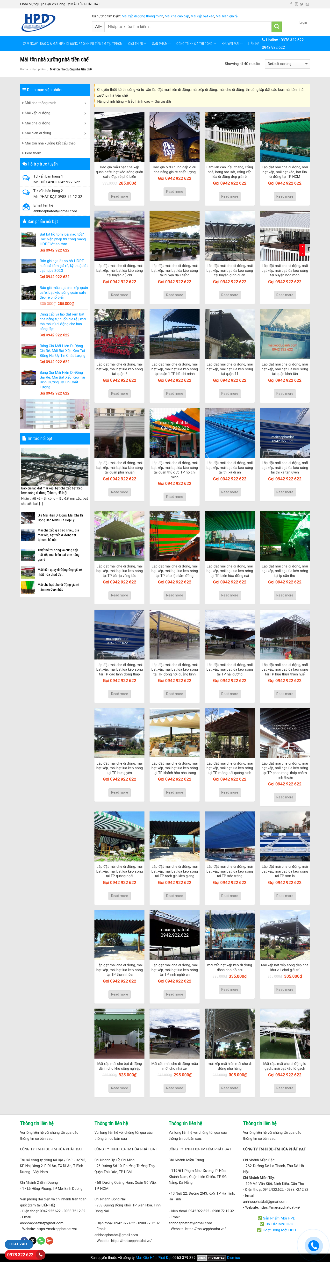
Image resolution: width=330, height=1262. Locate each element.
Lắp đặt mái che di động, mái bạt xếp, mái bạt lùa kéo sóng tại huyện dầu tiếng (174, 270)
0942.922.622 (273, 47)
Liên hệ (253, 44)
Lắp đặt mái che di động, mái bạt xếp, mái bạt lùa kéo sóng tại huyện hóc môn (285, 270)
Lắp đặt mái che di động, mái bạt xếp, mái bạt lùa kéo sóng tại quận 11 (230, 369)
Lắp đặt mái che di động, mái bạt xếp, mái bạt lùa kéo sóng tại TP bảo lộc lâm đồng (174, 571)
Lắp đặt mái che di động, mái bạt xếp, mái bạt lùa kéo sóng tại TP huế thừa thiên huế (285, 669)
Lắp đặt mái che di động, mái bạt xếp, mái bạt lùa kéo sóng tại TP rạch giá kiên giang (174, 871)
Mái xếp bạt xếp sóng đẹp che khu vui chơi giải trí (284, 967)
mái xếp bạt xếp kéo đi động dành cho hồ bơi (229, 967)
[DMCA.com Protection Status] (211, 1257)
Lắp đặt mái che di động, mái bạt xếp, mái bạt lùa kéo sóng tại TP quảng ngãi (119, 871)
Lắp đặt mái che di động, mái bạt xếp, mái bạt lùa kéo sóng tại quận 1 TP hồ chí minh (174, 369)
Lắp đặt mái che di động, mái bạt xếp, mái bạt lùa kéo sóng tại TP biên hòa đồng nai (230, 571)
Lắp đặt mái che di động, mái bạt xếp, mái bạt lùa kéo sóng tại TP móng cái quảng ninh (230, 768)
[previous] (24, 477)
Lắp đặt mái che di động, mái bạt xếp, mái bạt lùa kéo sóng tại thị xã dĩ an (230, 467)
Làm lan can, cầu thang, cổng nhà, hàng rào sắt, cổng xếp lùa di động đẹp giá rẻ (230, 172)
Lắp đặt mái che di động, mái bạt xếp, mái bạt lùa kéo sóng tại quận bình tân (285, 369)
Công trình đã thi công (194, 44)
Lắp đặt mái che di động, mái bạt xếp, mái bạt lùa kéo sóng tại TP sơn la (285, 871)
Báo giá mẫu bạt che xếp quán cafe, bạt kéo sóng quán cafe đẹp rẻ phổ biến (119, 172)
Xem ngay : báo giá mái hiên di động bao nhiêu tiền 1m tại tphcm (72, 44)
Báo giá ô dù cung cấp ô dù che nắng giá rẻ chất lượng (174, 169)
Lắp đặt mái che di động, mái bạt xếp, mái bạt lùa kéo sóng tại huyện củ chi (119, 270)
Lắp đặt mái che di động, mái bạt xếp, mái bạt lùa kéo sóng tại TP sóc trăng (230, 871)
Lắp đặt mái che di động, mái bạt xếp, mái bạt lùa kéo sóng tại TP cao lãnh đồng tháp (119, 669)
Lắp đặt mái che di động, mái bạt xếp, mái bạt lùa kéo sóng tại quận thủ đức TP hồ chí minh (174, 470)
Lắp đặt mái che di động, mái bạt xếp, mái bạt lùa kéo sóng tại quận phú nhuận (119, 467)
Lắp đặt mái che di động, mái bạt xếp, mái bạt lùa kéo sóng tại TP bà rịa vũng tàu (119, 571)
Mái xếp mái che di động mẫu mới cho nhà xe (174, 1066)
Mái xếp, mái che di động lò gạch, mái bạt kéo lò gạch (284, 1066)
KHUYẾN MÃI (230, 44)
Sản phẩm (159, 44)
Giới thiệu (135, 44)
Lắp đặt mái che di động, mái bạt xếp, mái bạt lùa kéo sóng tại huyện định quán (230, 270)
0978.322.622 (292, 40)
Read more (119, 196)
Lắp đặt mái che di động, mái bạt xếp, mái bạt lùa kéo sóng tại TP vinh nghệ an (174, 970)
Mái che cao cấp (177, 16)
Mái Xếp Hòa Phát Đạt (154, 1257)
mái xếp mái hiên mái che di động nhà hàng (229, 1066)
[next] (85, 477)
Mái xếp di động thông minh (142, 16)
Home (24, 69)
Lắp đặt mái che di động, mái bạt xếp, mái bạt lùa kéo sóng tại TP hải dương (230, 669)
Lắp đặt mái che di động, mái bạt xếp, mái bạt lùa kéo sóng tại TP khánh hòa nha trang (174, 768)
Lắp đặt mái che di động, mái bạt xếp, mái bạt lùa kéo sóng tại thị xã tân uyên (285, 467)
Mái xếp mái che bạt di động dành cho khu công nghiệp (119, 1066)
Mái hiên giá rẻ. (227, 16)
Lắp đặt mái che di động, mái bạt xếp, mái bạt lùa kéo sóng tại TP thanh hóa (119, 970)
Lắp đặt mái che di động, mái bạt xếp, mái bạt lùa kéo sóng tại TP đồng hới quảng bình (174, 669)
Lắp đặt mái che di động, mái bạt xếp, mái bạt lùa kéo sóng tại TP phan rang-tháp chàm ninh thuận (285, 770)
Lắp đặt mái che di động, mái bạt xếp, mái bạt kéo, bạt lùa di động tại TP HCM (285, 172)
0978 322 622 (20, 1254)
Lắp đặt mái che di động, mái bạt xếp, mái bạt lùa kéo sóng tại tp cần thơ (285, 571)
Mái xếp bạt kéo (202, 16)
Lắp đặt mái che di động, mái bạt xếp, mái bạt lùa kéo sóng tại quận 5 (119, 369)
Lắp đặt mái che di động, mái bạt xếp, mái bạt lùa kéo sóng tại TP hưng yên (119, 768)
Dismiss (233, 1257)
